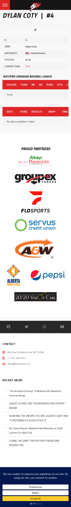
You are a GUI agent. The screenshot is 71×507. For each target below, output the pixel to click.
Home (23, 112)
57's (28, 66)
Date (10, 112)
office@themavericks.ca (18, 363)
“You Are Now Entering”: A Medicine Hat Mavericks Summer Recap (35, 393)
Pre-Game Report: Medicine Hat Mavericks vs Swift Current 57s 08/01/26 (36, 430)
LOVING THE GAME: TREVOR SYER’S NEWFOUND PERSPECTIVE (34, 443)
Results (37, 112)
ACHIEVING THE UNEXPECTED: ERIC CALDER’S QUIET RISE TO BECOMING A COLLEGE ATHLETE (38, 418)
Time (65, 112)
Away (51, 112)
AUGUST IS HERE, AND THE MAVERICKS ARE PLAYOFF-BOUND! (37, 406)
